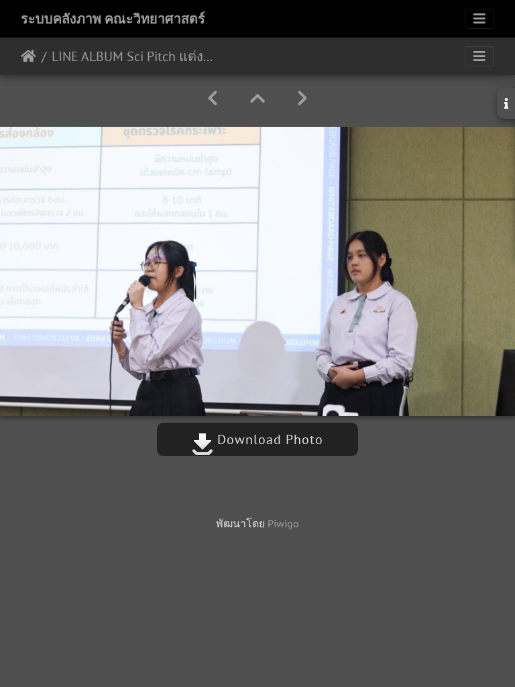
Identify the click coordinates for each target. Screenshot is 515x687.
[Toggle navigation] (479, 19)
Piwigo (283, 523)
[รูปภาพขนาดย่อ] (257, 98)
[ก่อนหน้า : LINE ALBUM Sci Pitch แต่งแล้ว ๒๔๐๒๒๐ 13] (212, 98)
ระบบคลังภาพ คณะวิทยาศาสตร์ (113, 19)
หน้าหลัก (28, 56)
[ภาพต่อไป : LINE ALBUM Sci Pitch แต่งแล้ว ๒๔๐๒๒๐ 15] (302, 98)
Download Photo (268, 439)
